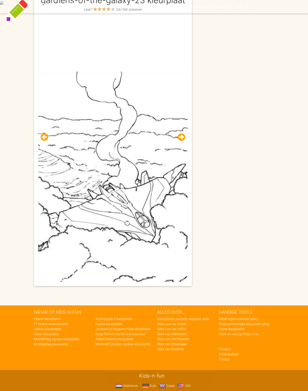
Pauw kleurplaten (46, 334)
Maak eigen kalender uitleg (238, 319)
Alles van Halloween (171, 334)
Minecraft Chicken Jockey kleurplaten (123, 344)
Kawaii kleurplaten (47, 319)
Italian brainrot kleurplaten (114, 339)
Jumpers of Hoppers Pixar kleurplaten (123, 329)
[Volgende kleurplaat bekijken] (179, 137)
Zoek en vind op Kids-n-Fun (239, 334)
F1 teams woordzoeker (51, 324)
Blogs (116, 7)
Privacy (224, 359)
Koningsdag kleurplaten (51, 344)
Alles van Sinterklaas (172, 344)
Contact (224, 349)
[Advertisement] (113, 42)
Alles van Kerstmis (170, 349)
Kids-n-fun (62, 6)
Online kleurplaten (231, 329)
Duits (152, 386)
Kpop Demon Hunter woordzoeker (121, 334)
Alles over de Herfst (171, 329)
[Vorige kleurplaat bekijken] (46, 137)
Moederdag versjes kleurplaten (56, 339)
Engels (170, 386)
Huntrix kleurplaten (109, 324)
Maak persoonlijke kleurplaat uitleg (244, 324)
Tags (238, 7)
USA (187, 386)
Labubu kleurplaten (47, 329)
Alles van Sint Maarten (173, 339)
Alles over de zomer (171, 324)
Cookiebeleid (228, 354)
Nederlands (130, 386)
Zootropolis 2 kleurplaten (114, 319)
